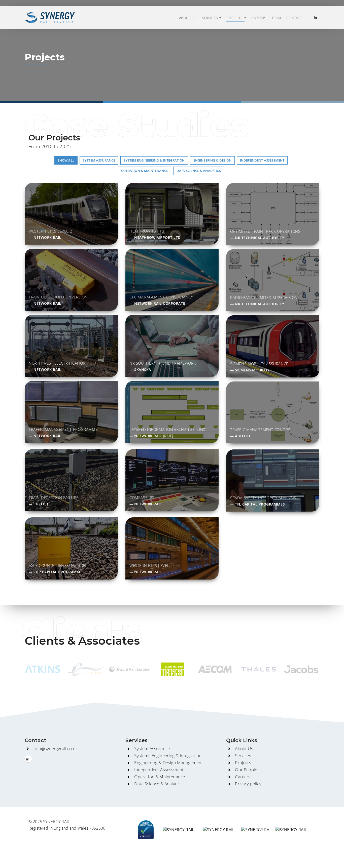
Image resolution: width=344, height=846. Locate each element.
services (210, 17)
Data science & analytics (199, 170)
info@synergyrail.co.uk (55, 748)
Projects (243, 762)
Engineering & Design (212, 160)
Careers (258, 17)
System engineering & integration (154, 160)
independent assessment (262, 160)
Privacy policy (248, 784)
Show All (66, 160)
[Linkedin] (315, 17)
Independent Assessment (159, 770)
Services (243, 755)
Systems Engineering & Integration (167, 755)
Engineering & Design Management (168, 762)
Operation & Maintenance (144, 170)
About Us (187, 17)
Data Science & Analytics (158, 784)
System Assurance (99, 160)
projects (234, 17)
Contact (294, 17)
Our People (246, 770)
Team (276, 17)
